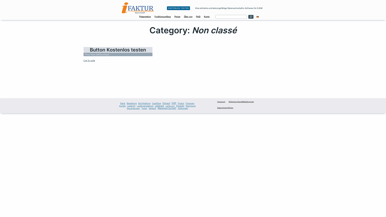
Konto (207, 16)
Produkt (180, 106)
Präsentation (145, 16)
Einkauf (166, 103)
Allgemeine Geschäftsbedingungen (241, 102)
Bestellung (132, 103)
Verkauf (152, 108)
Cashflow (156, 103)
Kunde (122, 106)
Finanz (181, 103)
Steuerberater (133, 108)
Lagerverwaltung (145, 106)
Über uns (188, 16)
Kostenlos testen (178, 8)
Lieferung (170, 106)
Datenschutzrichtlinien (225, 108)
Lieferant (159, 106)
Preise (177, 16)
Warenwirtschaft (167, 108)
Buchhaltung (144, 103)
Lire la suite (89, 60)
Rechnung (191, 106)
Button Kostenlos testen (118, 50)
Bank (122, 103)
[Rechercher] (250, 17)
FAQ (198, 16)
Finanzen (190, 103)
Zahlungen (183, 108)
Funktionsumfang (163, 16)
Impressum (221, 102)
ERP (174, 103)
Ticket (144, 108)
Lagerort (131, 106)
